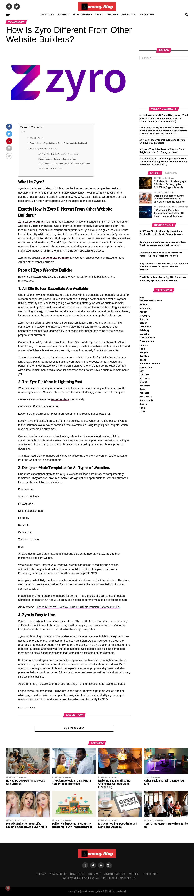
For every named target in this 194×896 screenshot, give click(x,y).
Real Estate (128, 14)
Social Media (146, 400)
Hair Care (144, 356)
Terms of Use (77, 874)
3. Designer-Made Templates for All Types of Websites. (66, 164)
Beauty (143, 312)
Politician (144, 393)
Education (144, 334)
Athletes (144, 304)
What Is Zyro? (36, 138)
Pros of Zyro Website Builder (43, 148)
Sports (143, 404)
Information (145, 367)
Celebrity (144, 330)
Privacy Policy (58, 874)
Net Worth (46, 14)
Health (142, 360)
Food (142, 349)
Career (143, 323)
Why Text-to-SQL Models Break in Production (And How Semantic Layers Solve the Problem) (163, 266)
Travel (142, 411)
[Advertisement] (163, 83)
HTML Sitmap (150, 874)
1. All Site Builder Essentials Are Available (60, 154)
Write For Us (147, 14)
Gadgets (143, 352)
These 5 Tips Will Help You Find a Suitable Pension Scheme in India (78, 606)
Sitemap (41, 874)
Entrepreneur (146, 341)
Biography (144, 315)
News (142, 389)
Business (62, 14)
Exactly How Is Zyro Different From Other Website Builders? (58, 143)
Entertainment (81, 14)
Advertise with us (114, 874)
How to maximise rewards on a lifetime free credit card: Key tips (98, 878)
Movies (143, 382)
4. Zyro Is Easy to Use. (52, 168)
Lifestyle (111, 14)
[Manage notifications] (7, 888)
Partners (134, 874)
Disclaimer (94, 874)
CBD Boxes (145, 326)
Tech (98, 14)
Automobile (145, 308)
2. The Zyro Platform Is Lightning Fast (59, 159)
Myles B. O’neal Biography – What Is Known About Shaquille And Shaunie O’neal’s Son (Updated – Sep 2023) (163, 118)
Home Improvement (149, 363)
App (141, 297)
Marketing (144, 378)
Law (141, 371)
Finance (143, 345)
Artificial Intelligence (150, 300)
